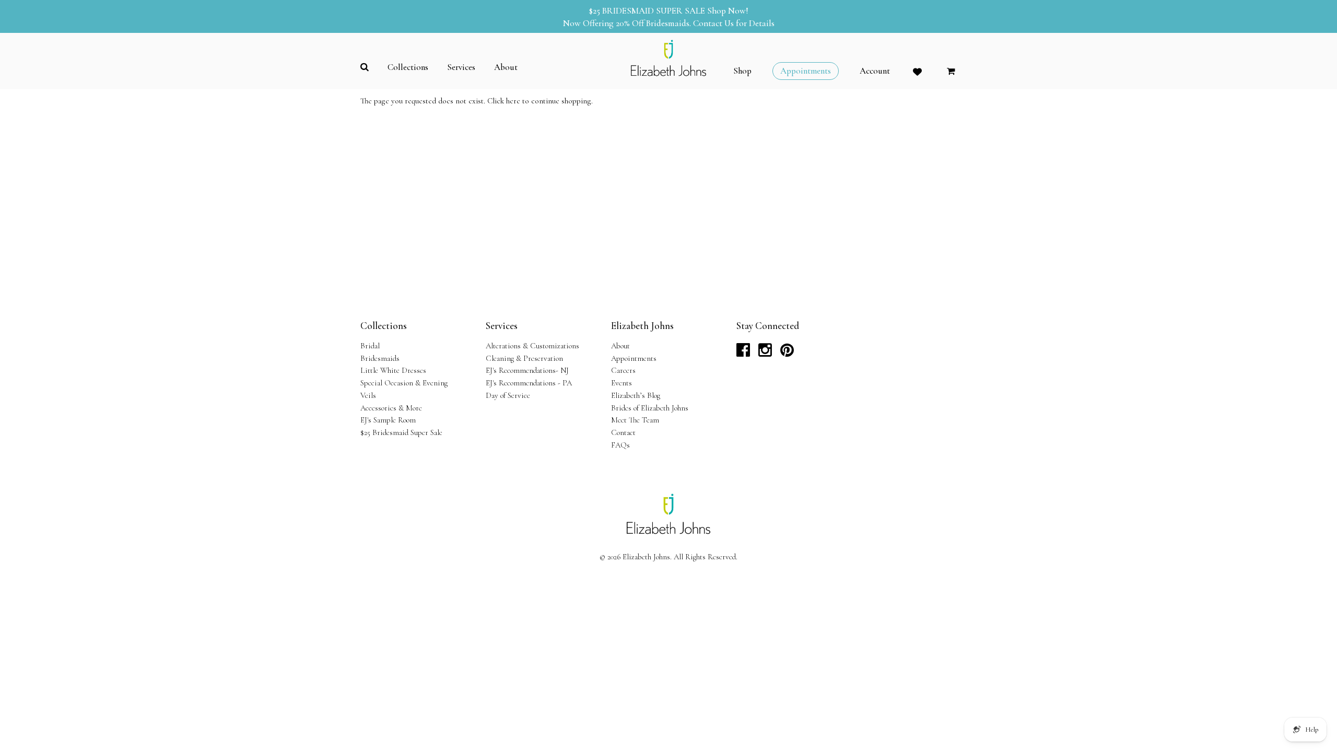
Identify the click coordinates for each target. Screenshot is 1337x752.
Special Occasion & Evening (404, 382)
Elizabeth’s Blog (635, 395)
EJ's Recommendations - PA (529, 382)
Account (875, 71)
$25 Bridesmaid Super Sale (401, 432)
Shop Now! (727, 10)
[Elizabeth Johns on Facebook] (743, 353)
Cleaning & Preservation (524, 358)
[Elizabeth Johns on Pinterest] (787, 353)
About (620, 345)
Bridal (370, 345)
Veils (368, 395)
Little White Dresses (393, 370)
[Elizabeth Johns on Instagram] (765, 353)
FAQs (620, 445)
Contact (623, 432)
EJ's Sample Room (388, 420)
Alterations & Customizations (532, 345)
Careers (623, 370)
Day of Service (508, 395)
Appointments (633, 358)
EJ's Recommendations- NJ (527, 370)
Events (621, 382)
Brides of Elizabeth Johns (649, 408)
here (513, 100)
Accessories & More (391, 408)
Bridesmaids (380, 358)
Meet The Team (635, 420)
